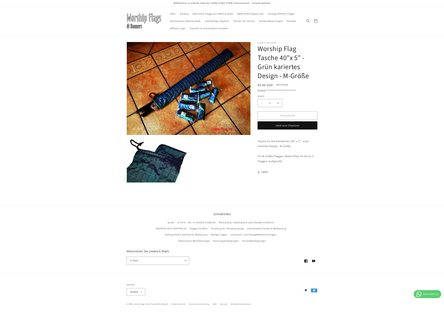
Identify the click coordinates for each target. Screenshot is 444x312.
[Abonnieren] (185, 261)
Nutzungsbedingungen (226, 240)
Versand (262, 90)
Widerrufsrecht (178, 304)
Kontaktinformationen (241, 304)
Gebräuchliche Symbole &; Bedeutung (186, 234)
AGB (214, 304)
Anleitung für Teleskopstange (227, 228)
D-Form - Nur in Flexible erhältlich (197, 222)
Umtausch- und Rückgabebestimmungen (253, 234)
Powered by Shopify (159, 304)
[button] (308, 21)
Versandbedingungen (254, 240)
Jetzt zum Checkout (287, 125)
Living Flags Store (142, 304)
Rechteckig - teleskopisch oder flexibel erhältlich (246, 222)
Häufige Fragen (219, 234)
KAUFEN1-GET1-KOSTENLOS (171, 228)
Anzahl (261, 96)
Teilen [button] (265, 172)
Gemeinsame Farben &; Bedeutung (266, 228)
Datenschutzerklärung (199, 304)
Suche (171, 222)
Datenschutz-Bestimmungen (194, 240)
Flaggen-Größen (199, 228)
